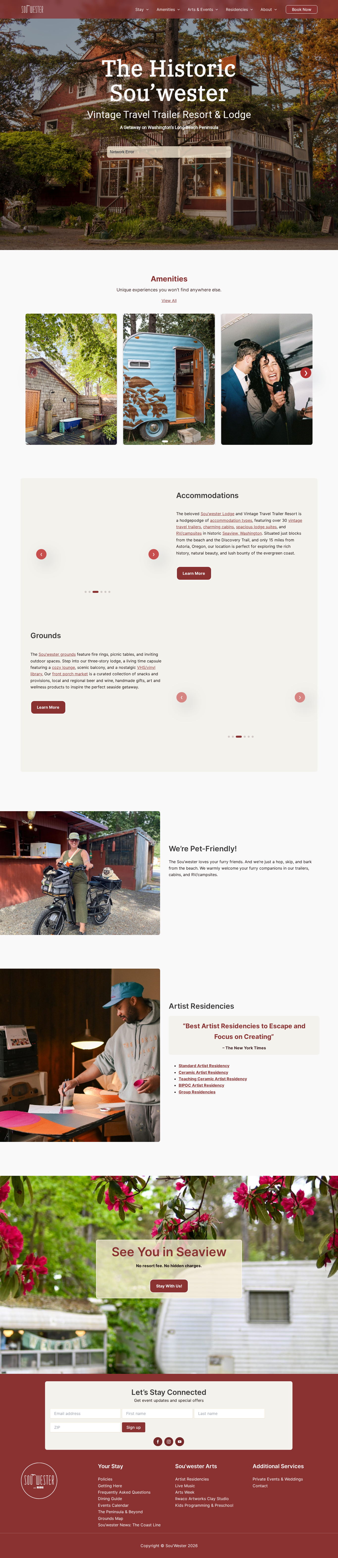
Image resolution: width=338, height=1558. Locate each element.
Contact (260, 1485)
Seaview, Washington (242, 533)
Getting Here (110, 1485)
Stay (139, 9)
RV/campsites (189, 533)
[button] (146, 9)
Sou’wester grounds (57, 654)
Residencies (237, 9)
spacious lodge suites (256, 526)
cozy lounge (63, 667)
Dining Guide (110, 1498)
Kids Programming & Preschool (204, 1505)
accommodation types (231, 520)
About (266, 9)
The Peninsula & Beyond (120, 1511)
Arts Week (184, 1492)
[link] (71, 379)
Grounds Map (110, 1518)
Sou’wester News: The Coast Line (129, 1524)
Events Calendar (113, 1505)
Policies (105, 1479)
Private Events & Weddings (278, 1479)
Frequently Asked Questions (124, 1492)
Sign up (133, 1427)
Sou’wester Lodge (217, 513)
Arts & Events (200, 9)
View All (169, 300)
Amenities (166, 9)
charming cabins (218, 526)
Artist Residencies (192, 1479)
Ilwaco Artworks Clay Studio (202, 1498)
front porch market (70, 673)
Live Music (185, 1485)
